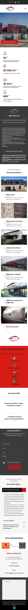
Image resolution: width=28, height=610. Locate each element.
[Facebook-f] (9, 2)
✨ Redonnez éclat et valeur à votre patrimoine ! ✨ (14, 419)
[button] (25, 8)
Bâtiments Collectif (13, 274)
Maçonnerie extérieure (14, 221)
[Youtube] (15, 2)
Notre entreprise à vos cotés (11, 489)
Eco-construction (12, 327)
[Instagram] (12, 2)
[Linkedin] (18, 2)
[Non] (26, 605)
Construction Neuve (13, 248)
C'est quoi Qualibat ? (9, 520)
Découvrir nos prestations (16, 41)
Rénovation (10, 195)
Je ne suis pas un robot (13, 462)
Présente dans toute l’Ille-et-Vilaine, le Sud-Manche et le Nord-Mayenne (11, 526)
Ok (14, 608)
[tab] (14, 490)
